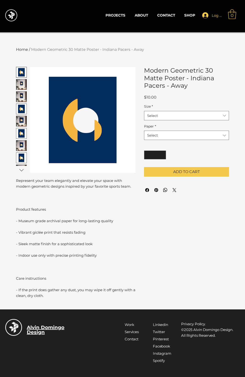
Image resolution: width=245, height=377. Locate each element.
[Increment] (162, 155)
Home (22, 49)
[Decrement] (148, 155)
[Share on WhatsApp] (165, 190)
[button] (232, 14)
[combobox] (186, 115)
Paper (150, 126)
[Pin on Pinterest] (156, 190)
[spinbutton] (155, 155)
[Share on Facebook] (147, 190)
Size (148, 106)
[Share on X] (174, 190)
